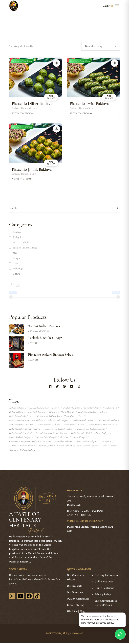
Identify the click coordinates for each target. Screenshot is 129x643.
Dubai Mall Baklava (36, 412)
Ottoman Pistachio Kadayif (73, 437)
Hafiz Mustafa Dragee (82, 420)
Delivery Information (107, 575)
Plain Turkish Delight (86, 441)
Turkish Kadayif (108, 446)
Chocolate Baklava (92, 408)
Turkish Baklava (27, 446)
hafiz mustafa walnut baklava (52, 433)
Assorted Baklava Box (38, 408)
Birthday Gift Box (71, 408)
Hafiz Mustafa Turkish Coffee (58, 429)
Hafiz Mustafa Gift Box (49, 425)
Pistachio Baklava (29, 108)
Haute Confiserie (104, 588)
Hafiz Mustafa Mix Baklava (102, 425)
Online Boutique (104, 581)
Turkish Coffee (45, 446)
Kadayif (105, 433)
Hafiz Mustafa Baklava (20, 416)
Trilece (12, 446)
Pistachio (46, 441)
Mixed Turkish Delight (20, 437)
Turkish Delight (89, 446)
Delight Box (111, 408)
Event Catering (75, 605)
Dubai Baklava (16, 412)
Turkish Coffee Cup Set (67, 446)
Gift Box (53, 412)
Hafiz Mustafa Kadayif (74, 425)
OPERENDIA (54, 633)
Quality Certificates (78, 598)
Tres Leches (105, 441)
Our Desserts (74, 586)
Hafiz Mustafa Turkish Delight (90, 429)
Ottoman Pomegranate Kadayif (24, 441)
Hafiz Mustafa (67, 412)
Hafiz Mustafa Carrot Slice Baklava (26, 420)
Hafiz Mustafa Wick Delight (84, 433)
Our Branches (75, 592)
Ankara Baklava (16, 408)
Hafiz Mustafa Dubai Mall (21, 425)
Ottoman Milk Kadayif (45, 437)
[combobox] (100, 46)
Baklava (15, 108)
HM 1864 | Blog (76, 611)
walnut (12, 450)
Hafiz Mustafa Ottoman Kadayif (24, 429)
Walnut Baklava (27, 450)
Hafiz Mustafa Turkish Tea (22, 433)
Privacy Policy (103, 594)
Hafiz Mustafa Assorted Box (91, 412)
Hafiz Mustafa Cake (73, 416)
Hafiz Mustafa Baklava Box (47, 416)
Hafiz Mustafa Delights (57, 420)
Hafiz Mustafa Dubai (107, 420)
